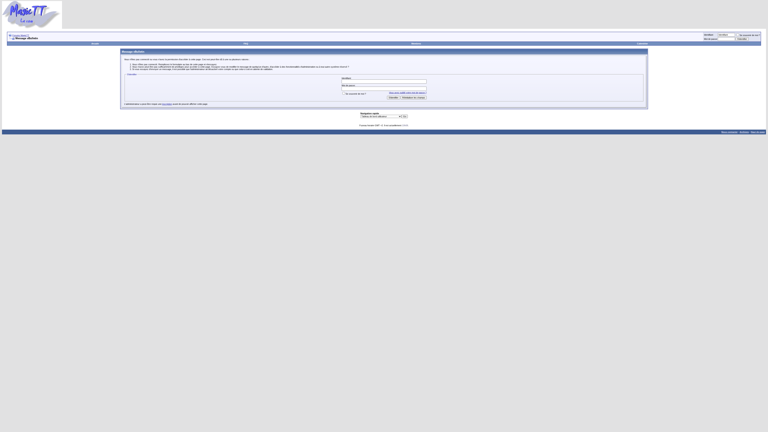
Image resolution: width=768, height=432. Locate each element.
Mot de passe (710, 39)
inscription (167, 104)
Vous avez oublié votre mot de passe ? (408, 92)
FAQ (246, 43)
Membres (416, 43)
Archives (744, 132)
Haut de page (758, 132)
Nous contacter (729, 132)
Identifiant (708, 35)
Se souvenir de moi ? (750, 35)
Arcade (95, 43)
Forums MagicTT (20, 35)
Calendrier (642, 43)
